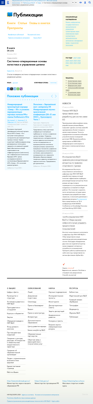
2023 (75, 61)
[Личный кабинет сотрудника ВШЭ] (85, 2)
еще (67, 65)
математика (70, 41)
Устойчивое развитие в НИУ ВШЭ (15, 303)
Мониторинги (54, 302)
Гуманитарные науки (74, 81)
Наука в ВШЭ (37, 38)
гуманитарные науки (72, 31)
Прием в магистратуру (36, 313)
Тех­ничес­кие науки (74, 95)
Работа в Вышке (12, 372)
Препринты (15, 28)
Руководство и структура (12, 297)
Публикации (28, 14)
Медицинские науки (74, 85)
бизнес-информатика (73, 22)
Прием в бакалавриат (36, 305)
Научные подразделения (58, 292)
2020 (71, 63)
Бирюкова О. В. (22, 120)
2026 (79, 58)
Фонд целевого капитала (12, 328)
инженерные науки (72, 34)
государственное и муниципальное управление (72, 27)
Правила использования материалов (19, 38)
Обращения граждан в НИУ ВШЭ (15, 322)
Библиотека (73, 292)
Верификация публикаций (16, 34)
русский (15, 83)
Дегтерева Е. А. (12, 120)
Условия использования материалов (47, 395)
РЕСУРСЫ (73, 288)
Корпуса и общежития (15, 313)
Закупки (10, 317)
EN (76, 2)
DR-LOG (10, 50)
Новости (66, 103)
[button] (20, 100)
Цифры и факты (12, 292)
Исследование (82, 199)
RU (73, 2)
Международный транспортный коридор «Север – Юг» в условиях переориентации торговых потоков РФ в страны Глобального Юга (18, 110)
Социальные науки (74, 92)
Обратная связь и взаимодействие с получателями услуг (35, 342)
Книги (11, 23)
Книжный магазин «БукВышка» (75, 301)
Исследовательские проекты (56, 297)
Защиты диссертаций (56, 311)
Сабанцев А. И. (12, 122)
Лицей (30, 292)
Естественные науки (75, 83)
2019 (75, 63)
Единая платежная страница (13, 367)
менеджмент (78, 41)
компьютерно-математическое (71, 37)
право (68, 43)
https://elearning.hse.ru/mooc (73, 381)
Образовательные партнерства (34, 335)
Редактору (85, 394)
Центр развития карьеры (37, 326)
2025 (67, 61)
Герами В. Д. (10, 71)
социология (74, 43)
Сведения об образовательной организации (13, 352)
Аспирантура (32, 317)
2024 (71, 61)
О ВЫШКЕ (11, 288)
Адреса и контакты (28, 395)
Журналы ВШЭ (74, 313)
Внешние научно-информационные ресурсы (55, 327)
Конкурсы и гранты (56, 321)
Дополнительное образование (34, 321)
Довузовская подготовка (32, 297)
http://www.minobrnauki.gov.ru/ (18, 381)
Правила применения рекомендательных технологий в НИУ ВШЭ (28, 401)
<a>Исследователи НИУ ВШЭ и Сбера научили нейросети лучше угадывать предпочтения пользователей (74, 222)
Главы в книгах (39, 23)
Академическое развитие (54, 316)
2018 (79, 63)
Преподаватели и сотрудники (13, 308)
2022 (79, 61)
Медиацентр (74, 309)
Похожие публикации (22, 96)
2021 (67, 63)
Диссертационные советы (55, 306)
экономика (69, 45)
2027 (75, 58)
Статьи (22, 23)
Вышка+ (30, 309)
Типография (73, 305)
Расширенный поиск (34, 34)
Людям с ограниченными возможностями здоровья (16, 360)
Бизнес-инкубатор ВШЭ (36, 330)
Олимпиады (32, 302)
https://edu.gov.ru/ (42, 381)
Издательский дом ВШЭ (78, 296)
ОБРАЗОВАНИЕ (34, 288)
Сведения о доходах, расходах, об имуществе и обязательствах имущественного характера (16, 342)
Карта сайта (55, 401)
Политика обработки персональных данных (21, 398)
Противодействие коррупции (14, 334)
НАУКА (52, 288)
